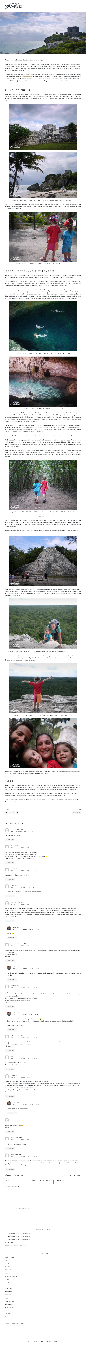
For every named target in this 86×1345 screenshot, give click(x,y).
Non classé (9, 1307)
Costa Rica (9, 1273)
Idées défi (9, 1291)
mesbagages (17, 829)
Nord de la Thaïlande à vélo (16, 1246)
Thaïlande (9, 1313)
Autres (7, 1260)
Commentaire (12, 1186)
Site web (61, 1180)
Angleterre (9, 1257)
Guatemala (9, 1288)
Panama (8, 1310)
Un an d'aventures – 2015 (15, 1320)
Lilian (20, 1175)
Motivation (9, 1301)
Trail (7, 1316)
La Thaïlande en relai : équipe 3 (17, 1233)
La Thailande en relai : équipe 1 (17, 1239)
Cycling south (11, 1276)
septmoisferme (27, 76)
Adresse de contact (42, 1180)
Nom (9, 1180)
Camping (8, 1266)
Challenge (9, 1270)
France (7, 1285)
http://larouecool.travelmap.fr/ (25, 1090)
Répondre (10, 839)
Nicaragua (9, 1304)
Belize (7, 1263)
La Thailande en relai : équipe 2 (17, 1236)
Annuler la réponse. (72, 1175)
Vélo (7, 1326)
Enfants (8, 1282)
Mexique (8, 1298)
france (14, 868)
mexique (76, 812)
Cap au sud (9, 1242)
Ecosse (7, 1279)
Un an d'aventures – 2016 (15, 1323)
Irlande (8, 1295)
